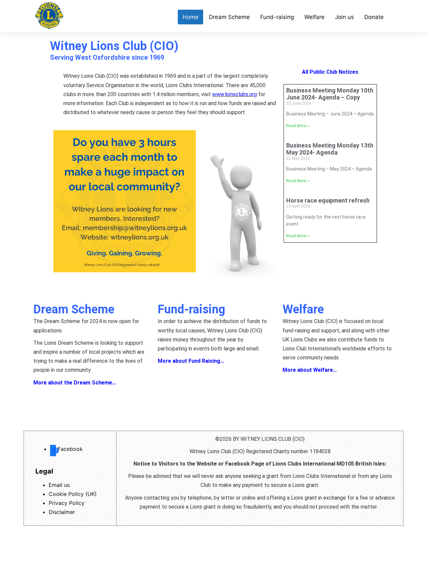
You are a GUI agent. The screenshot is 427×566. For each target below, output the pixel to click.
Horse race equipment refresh (328, 200)
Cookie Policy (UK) (73, 494)
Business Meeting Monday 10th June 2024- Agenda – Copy (329, 94)
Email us (59, 485)
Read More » (297, 125)
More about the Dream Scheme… (74, 382)
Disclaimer (62, 512)
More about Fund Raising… (191, 361)
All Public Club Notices (330, 72)
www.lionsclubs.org (234, 94)
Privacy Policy (66, 503)
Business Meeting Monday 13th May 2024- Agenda (329, 149)
